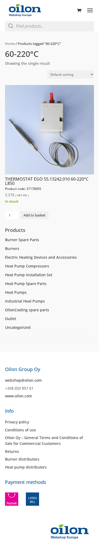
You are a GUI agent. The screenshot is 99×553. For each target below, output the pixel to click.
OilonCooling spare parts (27, 309)
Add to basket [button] (34, 215)
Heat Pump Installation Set (28, 274)
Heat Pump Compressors (27, 266)
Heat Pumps (16, 292)
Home (10, 43)
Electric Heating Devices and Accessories (41, 257)
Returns (12, 451)
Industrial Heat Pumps (25, 301)
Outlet (10, 318)
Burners (12, 248)
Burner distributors (22, 459)
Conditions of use (20, 429)
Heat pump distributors (26, 467)
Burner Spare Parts (22, 239)
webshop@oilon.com (23, 380)
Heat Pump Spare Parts (25, 283)
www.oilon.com (18, 395)
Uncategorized (18, 327)
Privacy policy (17, 421)
